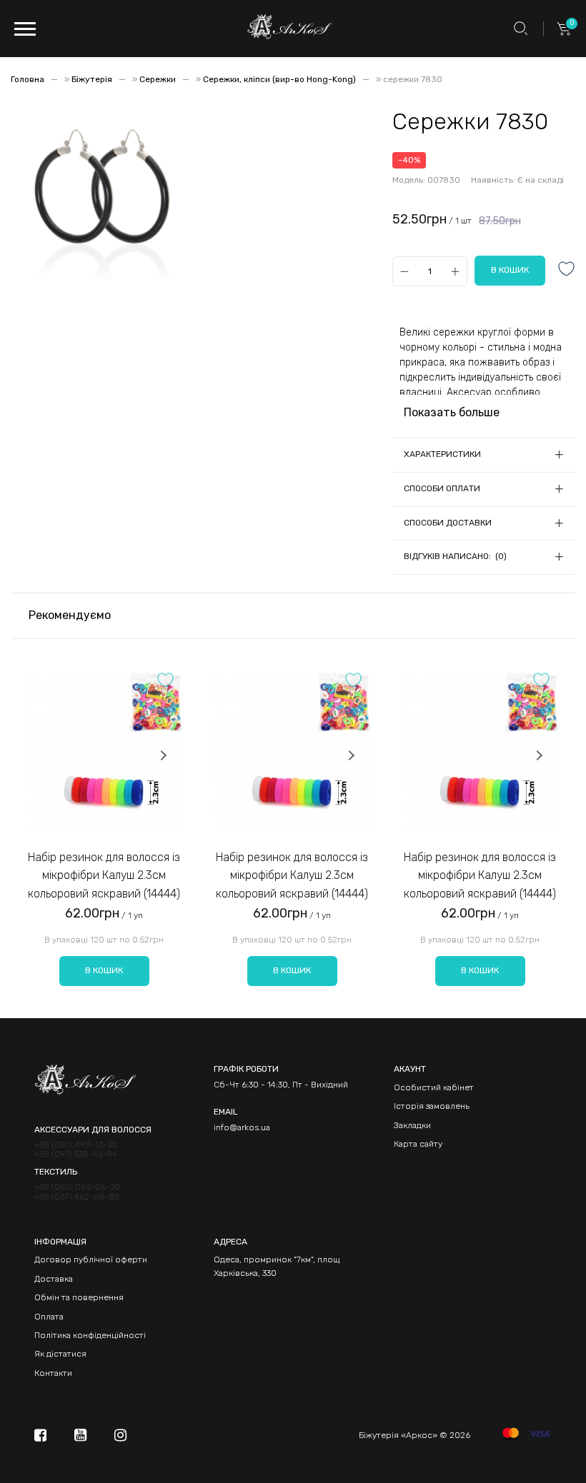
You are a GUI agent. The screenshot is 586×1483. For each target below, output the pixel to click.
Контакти (53, 1373)
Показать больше (452, 412)
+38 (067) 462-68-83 (76, 1197)
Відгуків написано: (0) (455, 556)
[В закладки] (566, 270)
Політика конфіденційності (90, 1335)
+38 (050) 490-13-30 (75, 1145)
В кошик (104, 970)
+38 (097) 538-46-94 (75, 1154)
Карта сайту (418, 1144)
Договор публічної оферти (90, 1260)
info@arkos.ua (242, 1127)
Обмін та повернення (79, 1297)
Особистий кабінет (434, 1087)
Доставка (53, 1279)
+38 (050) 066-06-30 (77, 1187)
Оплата (49, 1317)
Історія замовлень (432, 1106)
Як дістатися (60, 1354)
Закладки (412, 1125)
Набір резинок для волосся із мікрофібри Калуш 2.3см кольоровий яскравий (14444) (104, 875)
